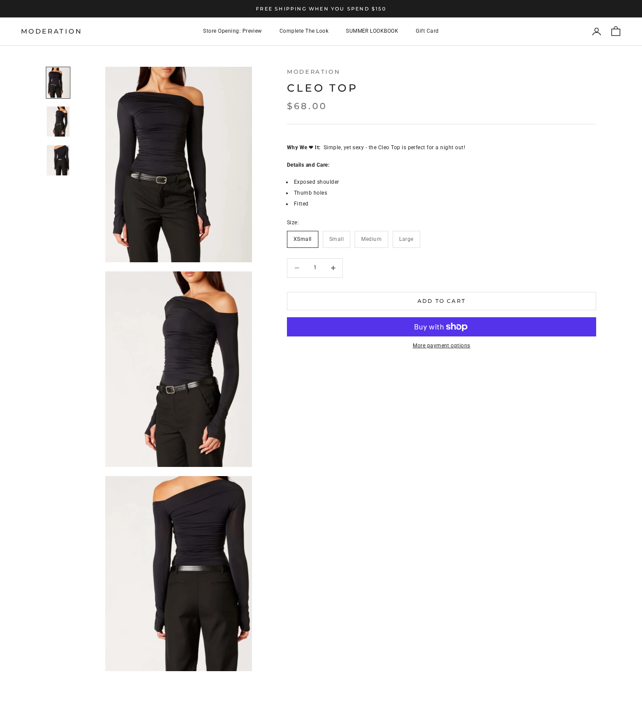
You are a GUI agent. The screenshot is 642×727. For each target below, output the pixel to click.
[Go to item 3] (58, 160)
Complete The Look (304, 31)
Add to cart (442, 301)
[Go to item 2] (58, 121)
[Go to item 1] (58, 83)
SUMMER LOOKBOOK (372, 31)
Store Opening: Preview (232, 31)
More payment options (441, 346)
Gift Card (427, 31)
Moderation (313, 71)
